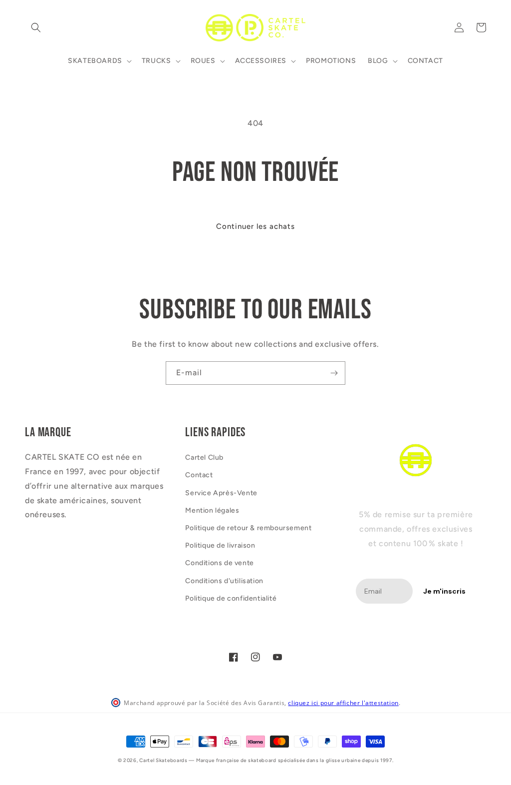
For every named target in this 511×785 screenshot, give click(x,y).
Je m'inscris (444, 591)
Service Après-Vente (221, 493)
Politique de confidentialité (230, 598)
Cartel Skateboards (163, 760)
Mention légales (212, 510)
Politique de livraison (220, 545)
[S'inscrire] (334, 373)
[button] (36, 27)
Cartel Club (204, 457)
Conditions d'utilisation (224, 581)
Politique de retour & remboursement (248, 528)
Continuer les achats (255, 226)
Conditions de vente (219, 563)
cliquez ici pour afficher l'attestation (343, 703)
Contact (199, 475)
